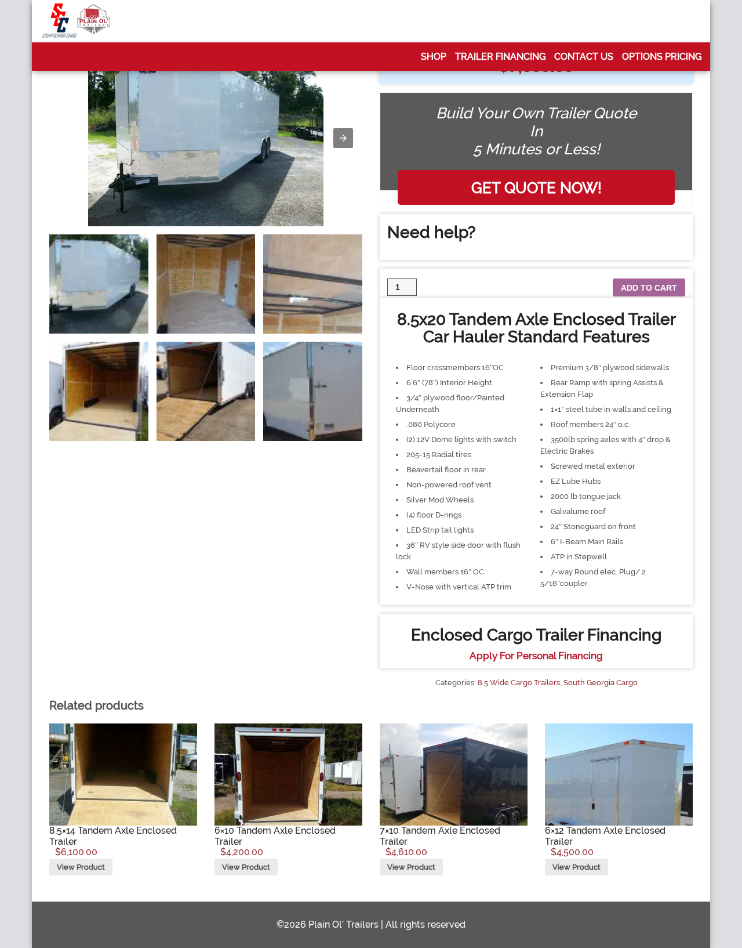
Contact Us (583, 56)
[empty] (76, 21)
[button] (343, 138)
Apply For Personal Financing (536, 655)
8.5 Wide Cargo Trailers (519, 682)
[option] (98, 284)
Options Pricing (661, 56)
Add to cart (649, 287)
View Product (81, 867)
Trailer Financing (500, 56)
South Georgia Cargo (600, 682)
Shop (433, 56)
